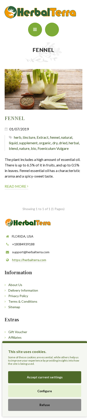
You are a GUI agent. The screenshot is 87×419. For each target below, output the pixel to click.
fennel (55, 137)
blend (13, 148)
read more (16, 185)
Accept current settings (45, 377)
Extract (42, 137)
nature (24, 148)
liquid (13, 143)
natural (66, 137)
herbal (74, 143)
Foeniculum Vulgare (53, 148)
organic (45, 143)
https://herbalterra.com (29, 260)
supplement (28, 143)
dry (55, 143)
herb (17, 137)
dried (63, 143)
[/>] (43, 89)
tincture (29, 137)
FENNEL (15, 118)
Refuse (44, 405)
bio (33, 148)
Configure (44, 391)
